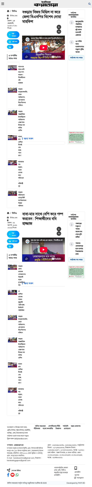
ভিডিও (14, 11)
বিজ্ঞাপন (58, 428)
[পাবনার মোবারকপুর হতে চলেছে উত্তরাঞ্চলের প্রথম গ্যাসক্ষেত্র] (76, 250)
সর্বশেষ (73, 12)
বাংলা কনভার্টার (48, 428)
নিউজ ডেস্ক (13, 16)
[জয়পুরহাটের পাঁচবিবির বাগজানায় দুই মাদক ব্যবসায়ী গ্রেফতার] (76, 28)
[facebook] (8, 475)
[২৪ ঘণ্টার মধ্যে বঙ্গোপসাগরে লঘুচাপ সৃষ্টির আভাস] (76, 46)
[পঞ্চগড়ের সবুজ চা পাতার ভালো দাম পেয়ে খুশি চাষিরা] (76, 230)
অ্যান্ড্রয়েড (80, 478)
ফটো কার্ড (14, 41)
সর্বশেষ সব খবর (76, 57)
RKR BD (81, 483)
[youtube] (12, 475)
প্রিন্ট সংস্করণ (14, 35)
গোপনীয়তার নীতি (54, 426)
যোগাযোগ (67, 428)
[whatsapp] (17, 475)
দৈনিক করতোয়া (40, 426)
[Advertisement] (57, 77)
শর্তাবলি (65, 426)
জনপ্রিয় (73, 17)
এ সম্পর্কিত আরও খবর (13, 57)
